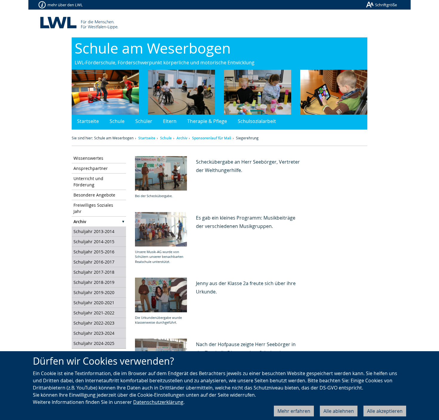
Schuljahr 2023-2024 (93, 333)
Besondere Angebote (94, 195)
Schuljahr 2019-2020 (93, 292)
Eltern (169, 121)
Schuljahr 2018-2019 (93, 282)
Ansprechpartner (90, 168)
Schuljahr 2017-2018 (93, 272)
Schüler (143, 121)
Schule (117, 121)
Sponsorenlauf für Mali (211, 138)
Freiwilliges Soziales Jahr (93, 208)
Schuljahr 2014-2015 (93, 241)
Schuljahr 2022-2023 (93, 323)
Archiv (181, 138)
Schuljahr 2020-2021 (93, 302)
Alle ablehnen (338, 411)
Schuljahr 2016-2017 (93, 262)
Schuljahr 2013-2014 (93, 231)
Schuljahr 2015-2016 (93, 252)
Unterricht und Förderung (88, 182)
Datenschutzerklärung (158, 402)
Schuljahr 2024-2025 (93, 343)
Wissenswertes (88, 158)
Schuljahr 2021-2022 (93, 313)
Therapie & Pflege (207, 121)
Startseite (88, 121)
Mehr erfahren (293, 411)
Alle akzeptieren (385, 411)
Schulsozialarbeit (257, 121)
